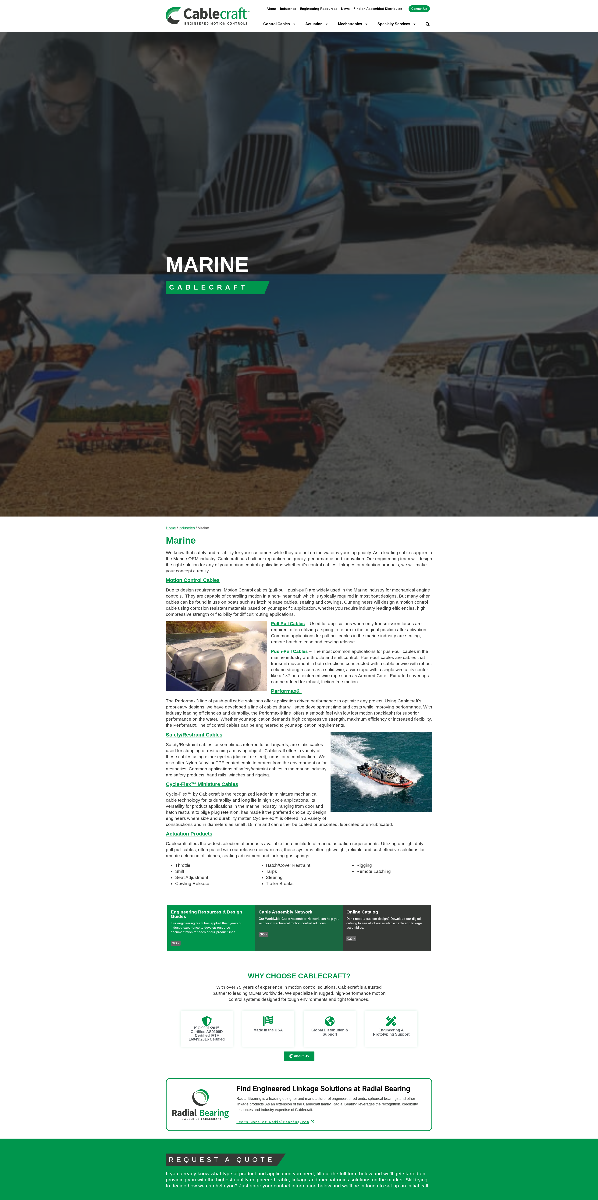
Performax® (286, 691)
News (345, 9)
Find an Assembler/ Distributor (377, 9)
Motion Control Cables (193, 580)
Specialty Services (393, 24)
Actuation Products (189, 834)
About (271, 9)
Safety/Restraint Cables (194, 735)
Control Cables (276, 24)
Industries (288, 9)
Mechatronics (350, 24)
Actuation (314, 24)
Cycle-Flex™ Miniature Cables (202, 784)
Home (171, 528)
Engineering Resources (318, 9)
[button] (428, 24)
